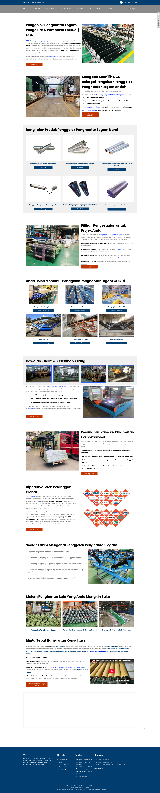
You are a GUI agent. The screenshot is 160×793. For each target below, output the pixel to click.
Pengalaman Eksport (93, 107)
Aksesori (78, 774)
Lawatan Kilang (63, 764)
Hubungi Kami (112, 8)
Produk (80, 8)
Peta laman (74, 787)
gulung (56, 789)
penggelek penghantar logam (112, 235)
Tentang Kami (94, 8)
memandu (70, 789)
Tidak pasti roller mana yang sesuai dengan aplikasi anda (64, 667)
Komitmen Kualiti (64, 767)
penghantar (65, 8)
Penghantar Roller (81, 776)
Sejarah (61, 762)
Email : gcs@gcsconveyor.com (35, 2)
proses (31, 409)
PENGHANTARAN (100, 789)
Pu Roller (76, 789)
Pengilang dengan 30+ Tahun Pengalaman (111, 95)
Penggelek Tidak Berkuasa (84, 760)
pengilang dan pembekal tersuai (52, 41)
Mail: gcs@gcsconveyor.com (104, 762)
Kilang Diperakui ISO (90, 111)
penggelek (49, 8)
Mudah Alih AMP (84, 787)
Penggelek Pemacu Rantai (84, 766)
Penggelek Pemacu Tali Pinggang (83, 763)
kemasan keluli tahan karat (119, 258)
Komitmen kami (31, 496)
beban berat (53, 57)
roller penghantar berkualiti (56, 386)
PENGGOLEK (62, 789)
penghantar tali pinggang (87, 789)
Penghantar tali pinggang (84, 771)
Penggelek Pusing (81, 769)
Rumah (37, 8)
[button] (34, 64)
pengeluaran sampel (68, 676)
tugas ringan (122, 249)
